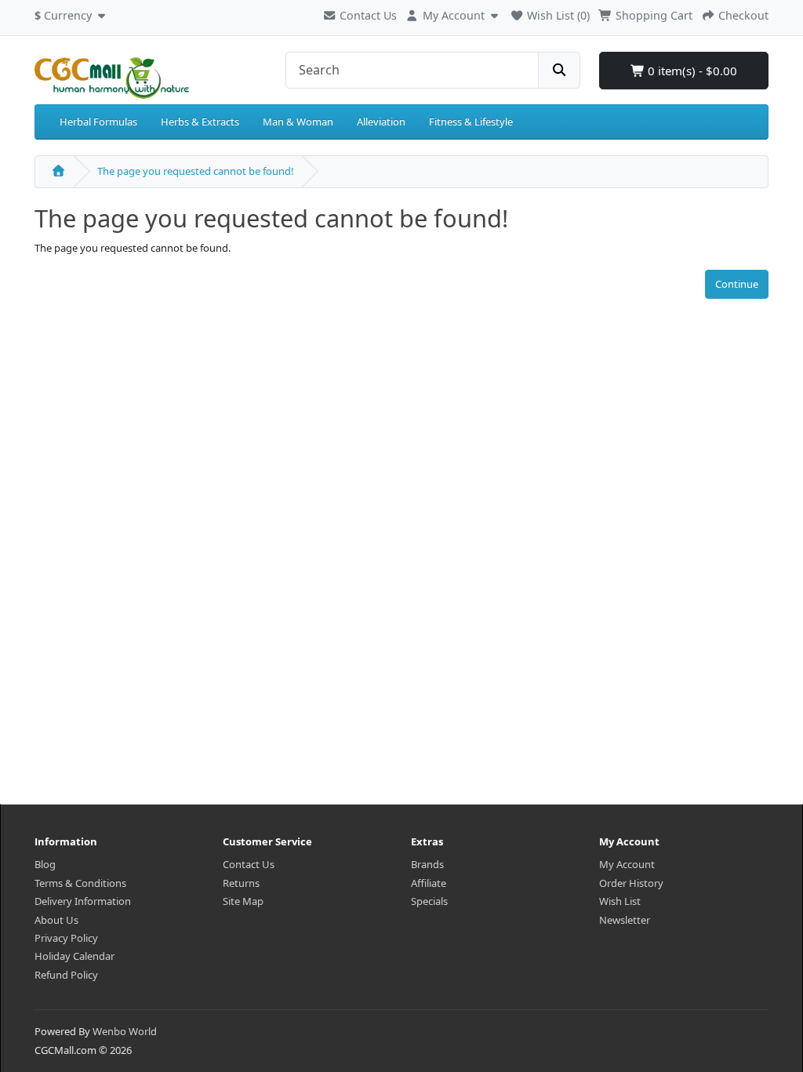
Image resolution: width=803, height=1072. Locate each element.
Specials (429, 901)
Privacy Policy (66, 938)
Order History (631, 883)
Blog (45, 864)
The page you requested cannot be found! (195, 171)
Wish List (620, 901)
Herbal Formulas (98, 121)
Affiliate (428, 883)
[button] (72, 13)
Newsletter (624, 920)
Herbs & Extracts (200, 121)
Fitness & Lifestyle (471, 121)
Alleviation (381, 121)
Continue (736, 284)
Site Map (243, 901)
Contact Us (366, 15)
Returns (241, 883)
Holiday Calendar (74, 956)
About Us (56, 920)
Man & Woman (298, 121)
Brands (427, 864)
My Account (627, 864)
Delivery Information (83, 901)
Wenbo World (125, 1031)
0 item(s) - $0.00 (691, 70)
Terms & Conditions (80, 883)
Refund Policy (66, 975)
